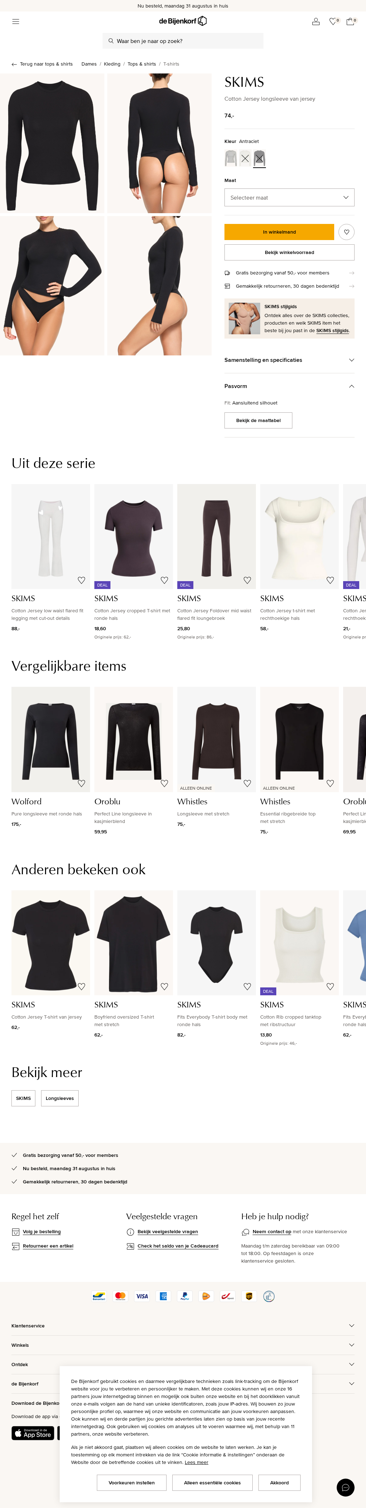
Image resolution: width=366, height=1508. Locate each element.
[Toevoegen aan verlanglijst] (346, 232)
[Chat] (346, 1488)
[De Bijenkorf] (183, 21)
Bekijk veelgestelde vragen (168, 1231)
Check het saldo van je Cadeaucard (178, 1245)
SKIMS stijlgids (332, 330)
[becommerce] (269, 1300)
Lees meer (196, 1462)
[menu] (16, 21)
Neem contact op (272, 1231)
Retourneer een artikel (48, 1245)
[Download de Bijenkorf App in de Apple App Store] (32, 1433)
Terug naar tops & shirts (46, 64)
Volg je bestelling (42, 1231)
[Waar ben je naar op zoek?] (111, 41)
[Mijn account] (316, 21)
